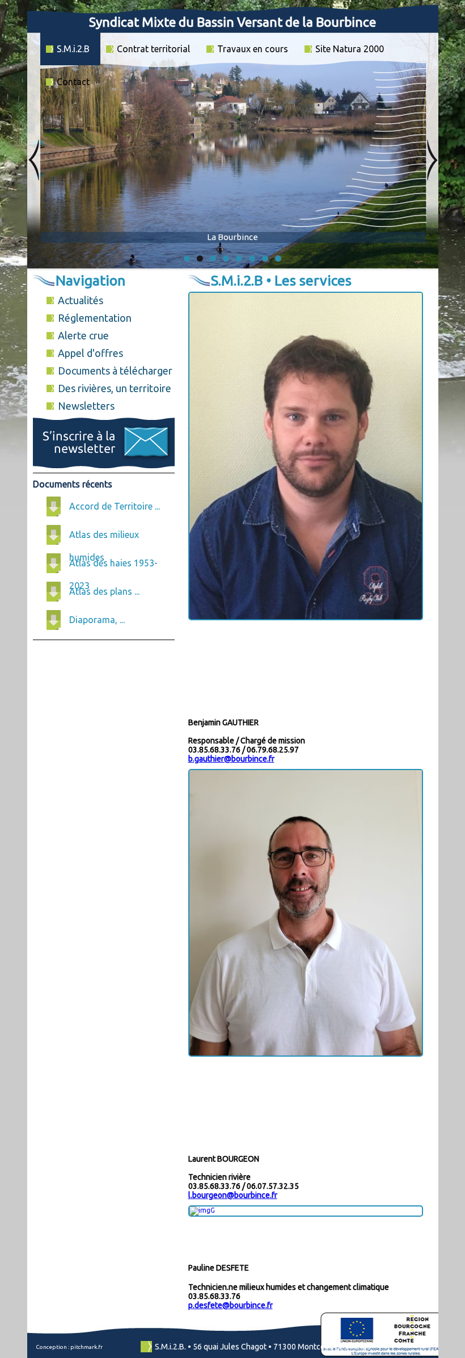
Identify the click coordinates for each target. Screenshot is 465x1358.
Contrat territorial (153, 49)
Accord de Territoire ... (114, 506)
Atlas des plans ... (104, 591)
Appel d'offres (90, 353)
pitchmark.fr (86, 1347)
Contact (73, 82)
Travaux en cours (252, 49)
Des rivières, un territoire (114, 388)
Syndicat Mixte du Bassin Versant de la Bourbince (232, 22)
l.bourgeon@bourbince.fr (232, 1195)
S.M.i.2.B (73, 49)
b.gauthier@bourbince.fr (231, 758)
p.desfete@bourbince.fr (230, 1305)
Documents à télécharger (115, 370)
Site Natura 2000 (349, 49)
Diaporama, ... (97, 620)
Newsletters (86, 405)
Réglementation (95, 317)
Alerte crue (83, 335)
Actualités (80, 300)
